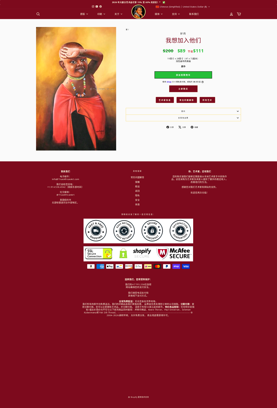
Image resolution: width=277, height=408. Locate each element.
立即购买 (183, 88)
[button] (183, 7)
